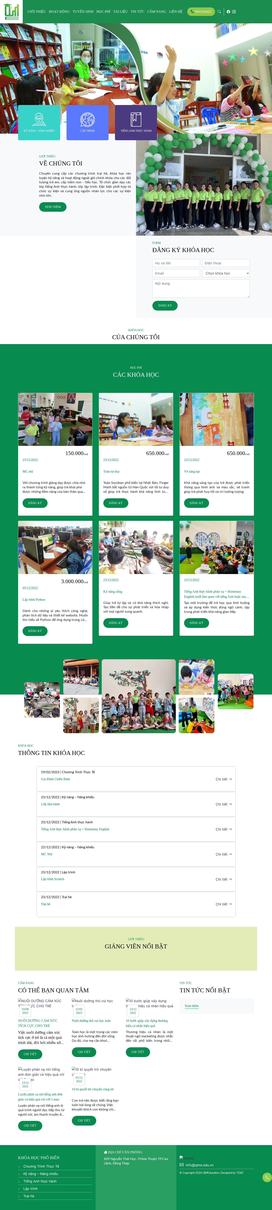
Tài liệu (120, 11)
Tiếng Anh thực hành (39, 1181)
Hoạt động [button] (59, 11)
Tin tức (137, 11)
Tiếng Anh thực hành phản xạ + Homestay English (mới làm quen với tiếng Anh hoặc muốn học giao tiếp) (216, 595)
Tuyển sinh (83, 11)
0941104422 (203, 11)
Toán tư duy (111, 471)
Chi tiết (222, 779)
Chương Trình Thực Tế (40, 1166)
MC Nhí (46, 854)
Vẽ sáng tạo (192, 471)
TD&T (240, 1173)
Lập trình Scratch (52, 879)
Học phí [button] (103, 11)
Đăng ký (165, 305)
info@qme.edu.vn (200, 1165)
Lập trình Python (34, 599)
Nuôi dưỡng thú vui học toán (91, 1020)
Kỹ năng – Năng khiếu (40, 1174)
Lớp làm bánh (50, 804)
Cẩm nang (156, 11)
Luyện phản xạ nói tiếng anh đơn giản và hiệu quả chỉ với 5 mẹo (40, 1096)
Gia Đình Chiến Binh (55, 779)
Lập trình (30, 1188)
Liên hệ (176, 11)
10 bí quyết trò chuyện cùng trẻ (93, 1089)
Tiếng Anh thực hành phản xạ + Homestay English (75, 829)
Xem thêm (53, 207)
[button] (20, 78)
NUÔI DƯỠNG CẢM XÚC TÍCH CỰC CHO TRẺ (37, 1023)
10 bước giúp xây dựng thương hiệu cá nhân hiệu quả (147, 1023)
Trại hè (45, 904)
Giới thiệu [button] (36, 11)
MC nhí (28, 471)
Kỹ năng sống (112, 591)
